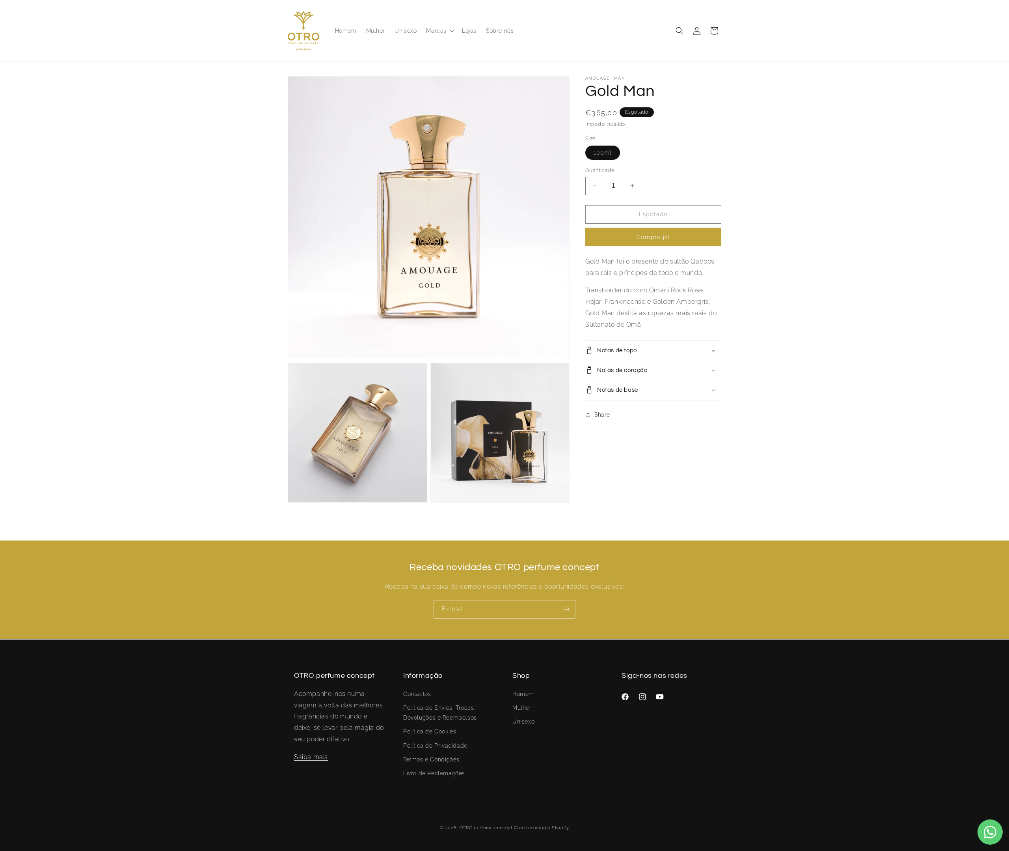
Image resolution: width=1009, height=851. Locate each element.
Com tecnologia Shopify (541, 827)
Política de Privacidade (435, 745)
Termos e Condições (431, 759)
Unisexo (523, 721)
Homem (523, 693)
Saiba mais (311, 756)
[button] (439, 30)
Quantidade (599, 170)
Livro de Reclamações (434, 773)
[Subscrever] (566, 609)
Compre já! (653, 236)
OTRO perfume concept (486, 827)
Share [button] (602, 414)
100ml (607, 154)
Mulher (522, 707)
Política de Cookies (429, 731)
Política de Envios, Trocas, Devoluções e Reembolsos (440, 712)
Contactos (417, 693)
